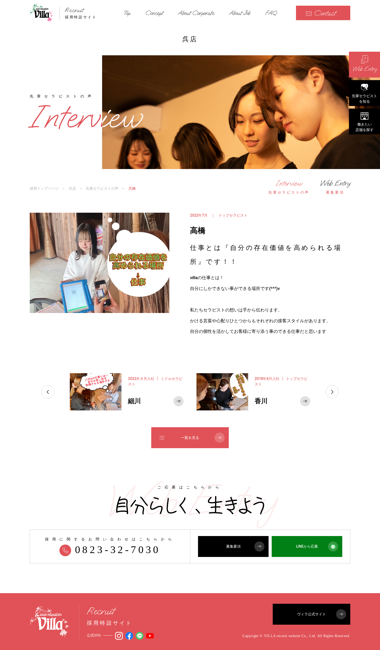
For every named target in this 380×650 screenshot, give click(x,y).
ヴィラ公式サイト (311, 614)
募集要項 (233, 546)
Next (332, 391)
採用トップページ (44, 188)
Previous (47, 391)
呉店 (72, 188)
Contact (325, 13)
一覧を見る (190, 437)
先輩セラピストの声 (102, 188)
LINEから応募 (307, 546)
